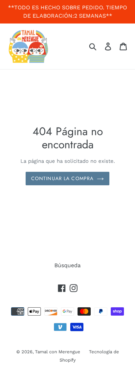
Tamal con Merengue (57, 351)
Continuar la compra (62, 178)
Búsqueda (67, 265)
